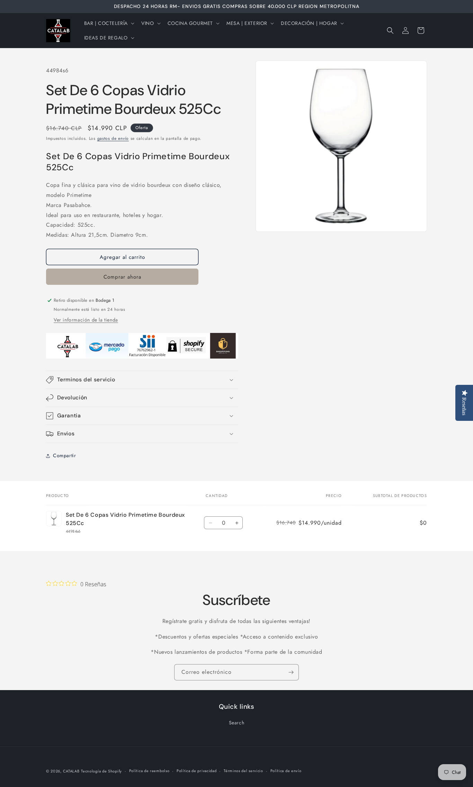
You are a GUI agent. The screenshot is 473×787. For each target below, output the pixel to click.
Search (236, 722)
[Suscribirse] (290, 672)
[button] (108, 23)
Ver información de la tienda (86, 319)
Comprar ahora (122, 277)
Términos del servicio (243, 771)
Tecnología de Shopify (101, 771)
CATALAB (71, 771)
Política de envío (286, 771)
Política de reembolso (149, 771)
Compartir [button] (64, 455)
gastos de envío (113, 138)
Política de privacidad (196, 771)
